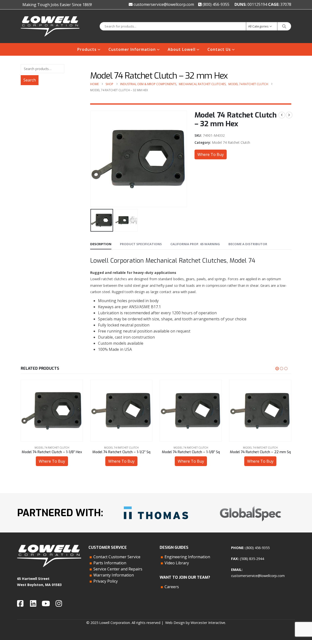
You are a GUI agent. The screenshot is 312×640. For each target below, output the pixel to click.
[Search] (284, 26)
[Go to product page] (52, 411)
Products (87, 49)
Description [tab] (100, 244)
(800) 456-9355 (215, 4)
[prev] (281, 115)
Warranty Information (113, 575)
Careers (172, 586)
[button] (91, 158)
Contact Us (219, 49)
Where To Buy (210, 154)
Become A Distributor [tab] (247, 244)
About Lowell (181, 49)
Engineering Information (187, 556)
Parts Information (109, 563)
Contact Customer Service (116, 556)
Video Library (177, 563)
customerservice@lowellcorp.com (163, 4)
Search (29, 80)
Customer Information (132, 49)
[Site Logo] (50, 26)
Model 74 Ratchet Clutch (231, 142)
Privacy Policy (105, 581)
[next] (289, 115)
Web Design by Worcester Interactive (195, 622)
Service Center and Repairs (117, 569)
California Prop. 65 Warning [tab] (195, 244)
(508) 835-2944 (252, 558)
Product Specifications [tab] (141, 244)
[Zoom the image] (156, 504)
